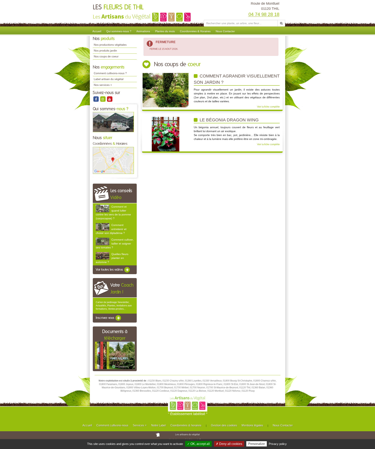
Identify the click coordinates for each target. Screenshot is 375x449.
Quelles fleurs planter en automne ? (112, 258)
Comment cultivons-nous (112, 425)
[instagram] (103, 99)
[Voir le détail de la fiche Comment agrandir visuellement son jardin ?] (165, 90)
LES (118, 7)
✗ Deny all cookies (229, 443)
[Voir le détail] (102, 208)
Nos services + (103, 84)
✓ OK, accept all (198, 443)
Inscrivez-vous (105, 318)
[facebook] (96, 99)
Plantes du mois (165, 31)
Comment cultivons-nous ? (110, 73)
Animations (143, 31)
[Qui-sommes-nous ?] (113, 122)
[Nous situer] (113, 160)
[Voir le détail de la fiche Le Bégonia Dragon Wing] (165, 133)
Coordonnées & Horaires (195, 31)
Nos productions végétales (110, 44)
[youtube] (109, 99)
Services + (140, 425)
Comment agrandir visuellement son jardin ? (236, 79)
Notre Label (158, 425)
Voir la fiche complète (268, 106)
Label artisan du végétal (108, 79)
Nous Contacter (225, 31)
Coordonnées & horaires (185, 425)
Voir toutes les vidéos (110, 269)
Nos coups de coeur (106, 56)
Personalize (256, 443)
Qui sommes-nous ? (118, 31)
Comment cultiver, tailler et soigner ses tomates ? (115, 243)
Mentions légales (252, 425)
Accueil (96, 31)
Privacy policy (278, 443)
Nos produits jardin (105, 50)
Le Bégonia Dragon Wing (228, 119)
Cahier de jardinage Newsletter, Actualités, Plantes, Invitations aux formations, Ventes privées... (114, 305)
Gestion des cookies (224, 425)
